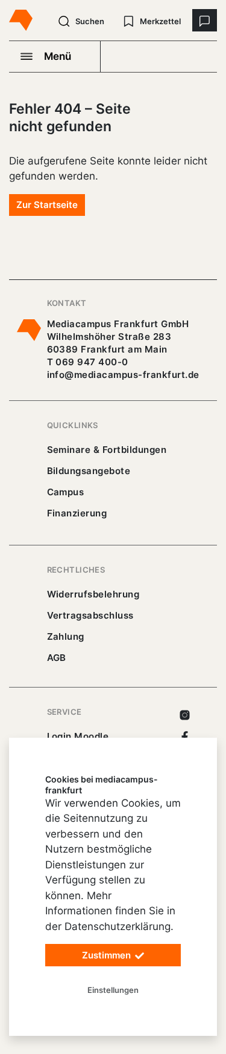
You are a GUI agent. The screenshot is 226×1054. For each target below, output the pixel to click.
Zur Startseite (47, 204)
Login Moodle (78, 736)
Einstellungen (113, 990)
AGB (57, 657)
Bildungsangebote (89, 471)
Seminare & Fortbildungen (107, 449)
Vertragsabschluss (90, 615)
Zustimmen (107, 955)
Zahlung (65, 636)
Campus (65, 492)
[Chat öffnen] (204, 20)
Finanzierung (77, 513)
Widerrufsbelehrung (93, 594)
